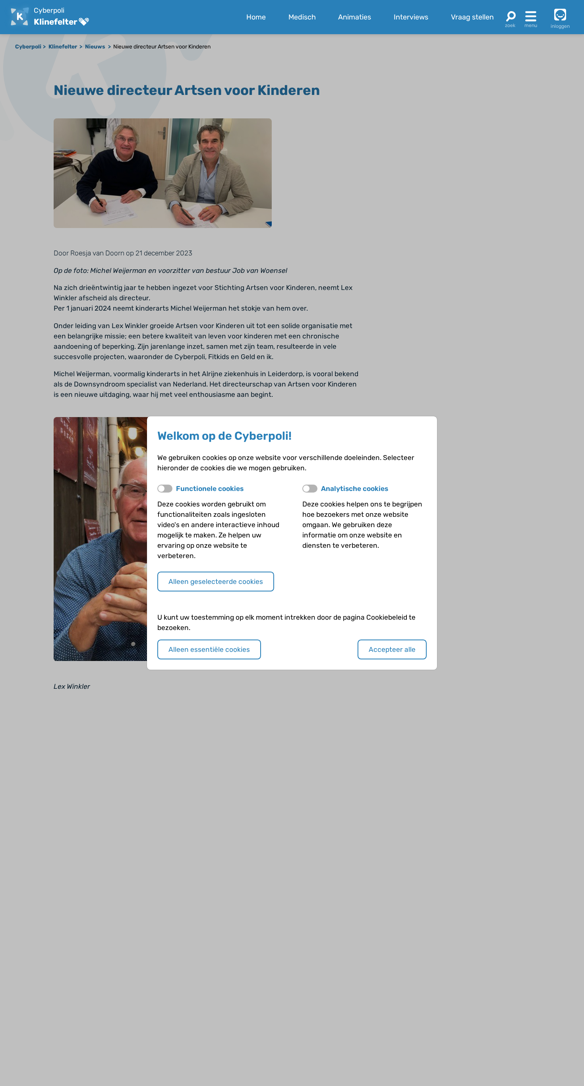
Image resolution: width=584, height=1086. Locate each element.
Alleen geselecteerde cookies (215, 582)
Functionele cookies (210, 489)
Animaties (354, 17)
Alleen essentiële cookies (209, 649)
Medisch (302, 17)
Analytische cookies (354, 489)
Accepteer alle (392, 649)
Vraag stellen (472, 17)
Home (256, 17)
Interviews (411, 17)
